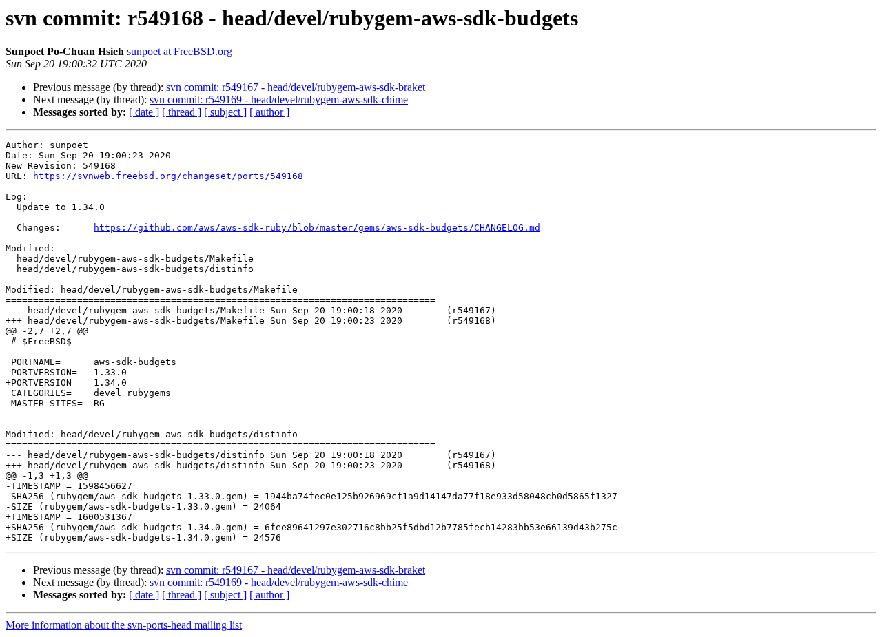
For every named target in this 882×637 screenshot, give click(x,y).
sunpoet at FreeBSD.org (179, 51)
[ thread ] (181, 112)
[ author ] (269, 112)
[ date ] (144, 112)
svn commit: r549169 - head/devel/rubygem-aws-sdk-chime (279, 99)
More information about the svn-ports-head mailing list (124, 625)
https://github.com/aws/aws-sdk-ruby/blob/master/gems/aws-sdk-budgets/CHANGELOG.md (317, 227)
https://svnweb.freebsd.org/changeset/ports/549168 (168, 176)
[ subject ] (225, 112)
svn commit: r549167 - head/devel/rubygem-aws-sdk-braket (295, 87)
